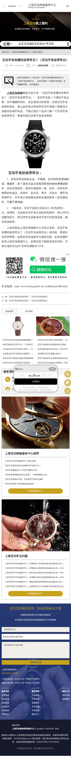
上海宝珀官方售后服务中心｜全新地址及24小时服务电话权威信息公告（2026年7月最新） (35, 586)
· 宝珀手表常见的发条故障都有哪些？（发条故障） (18, 340)
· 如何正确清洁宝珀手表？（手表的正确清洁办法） (18, 344)
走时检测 (5, 695)
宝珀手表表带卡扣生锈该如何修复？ (20, 484)
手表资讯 (35, 710)
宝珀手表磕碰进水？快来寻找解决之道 (21, 470)
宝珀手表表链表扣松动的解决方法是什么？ (23, 465)
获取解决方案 (36, 662)
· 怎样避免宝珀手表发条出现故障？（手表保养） (18, 354)
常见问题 (35, 707)
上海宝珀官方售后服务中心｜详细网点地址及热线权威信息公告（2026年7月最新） (35, 577)
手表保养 (35, 699)
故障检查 (5, 703)
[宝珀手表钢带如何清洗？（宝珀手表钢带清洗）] (18, 326)
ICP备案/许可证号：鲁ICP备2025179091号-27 (35, 748)
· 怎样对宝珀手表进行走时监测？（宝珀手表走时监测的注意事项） (52, 340)
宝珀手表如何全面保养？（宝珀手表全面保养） (29, 297)
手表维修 (35, 695)
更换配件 (35, 703)
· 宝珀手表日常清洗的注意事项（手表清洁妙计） (52, 363)
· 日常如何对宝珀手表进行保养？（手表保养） (18, 349)
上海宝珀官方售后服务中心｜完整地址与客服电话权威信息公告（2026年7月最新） (35, 568)
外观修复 (5, 710)
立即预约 (36, 381)
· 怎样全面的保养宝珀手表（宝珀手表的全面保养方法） (52, 349)
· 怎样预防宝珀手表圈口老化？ (49, 354)
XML (57, 729)
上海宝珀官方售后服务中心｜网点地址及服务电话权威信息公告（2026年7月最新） (35, 573)
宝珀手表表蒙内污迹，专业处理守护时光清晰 (24, 479)
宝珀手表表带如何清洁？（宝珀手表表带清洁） (29, 301)
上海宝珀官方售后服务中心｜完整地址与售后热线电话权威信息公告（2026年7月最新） (35, 563)
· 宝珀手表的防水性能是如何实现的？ (52, 344)
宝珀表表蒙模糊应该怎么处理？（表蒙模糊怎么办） (26, 475)
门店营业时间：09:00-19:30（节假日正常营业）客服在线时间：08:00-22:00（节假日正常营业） (21, 681)
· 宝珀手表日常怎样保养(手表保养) (16, 363)
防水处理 (5, 699)
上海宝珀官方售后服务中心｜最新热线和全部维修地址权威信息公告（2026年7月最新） (35, 582)
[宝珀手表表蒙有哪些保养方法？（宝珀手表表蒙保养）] (52, 326)
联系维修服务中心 (35, 491)
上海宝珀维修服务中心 (42, 4)
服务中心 (35, 714)
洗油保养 (5, 707)
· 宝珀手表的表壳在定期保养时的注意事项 (52, 358)
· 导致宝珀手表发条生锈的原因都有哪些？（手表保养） (18, 358)
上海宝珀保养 (36, 52)
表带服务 (5, 714)
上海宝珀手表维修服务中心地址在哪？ (21, 461)
